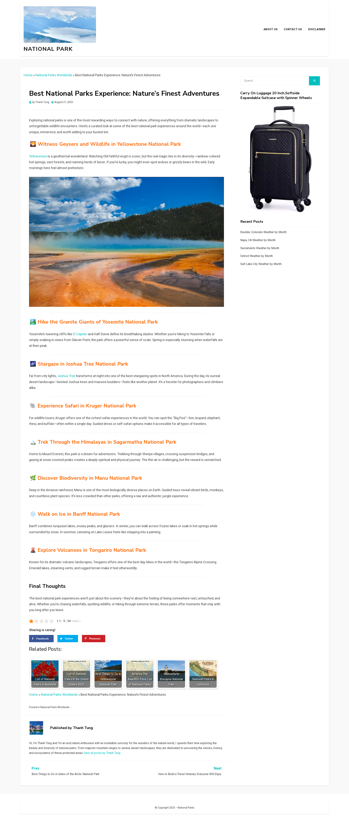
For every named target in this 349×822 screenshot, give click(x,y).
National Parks (186, 807)
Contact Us (293, 29)
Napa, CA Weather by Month (258, 240)
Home (28, 75)
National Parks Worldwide (53, 75)
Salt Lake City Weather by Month (261, 264)
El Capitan (80, 334)
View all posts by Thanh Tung (101, 753)
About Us (271, 29)
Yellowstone (38, 156)
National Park (48, 49)
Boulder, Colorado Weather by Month (263, 232)
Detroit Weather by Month (256, 256)
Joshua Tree (66, 376)
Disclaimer (316, 29)
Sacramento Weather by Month (259, 248)
